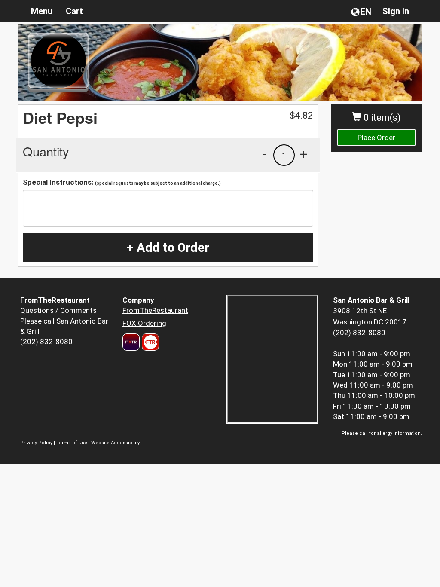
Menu (41, 11)
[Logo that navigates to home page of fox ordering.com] (149, 342)
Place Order (376, 137)
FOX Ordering (144, 323)
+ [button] (304, 154)
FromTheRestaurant (155, 310)
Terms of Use (71, 443)
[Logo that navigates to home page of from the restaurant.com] (131, 342)
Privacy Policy (36, 443)
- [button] (264, 154)
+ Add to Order (168, 247)
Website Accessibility (115, 443)
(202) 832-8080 (46, 341)
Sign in (395, 11)
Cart (74, 11)
